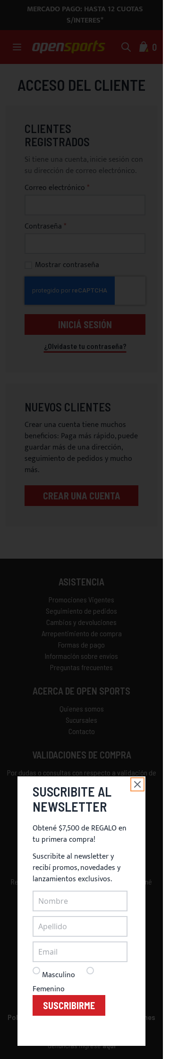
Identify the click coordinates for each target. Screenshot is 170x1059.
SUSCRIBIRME (69, 1005)
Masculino (58, 975)
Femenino (49, 989)
